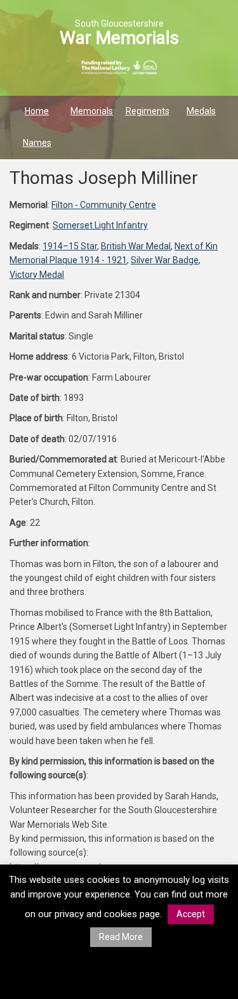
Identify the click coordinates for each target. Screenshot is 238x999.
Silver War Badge (165, 260)
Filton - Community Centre (103, 205)
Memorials (91, 111)
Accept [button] (190, 914)
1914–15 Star (70, 246)
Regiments (147, 111)
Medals (201, 111)
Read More (121, 937)
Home (37, 111)
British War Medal (136, 246)
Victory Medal (37, 275)
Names (37, 143)
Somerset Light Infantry (100, 225)
